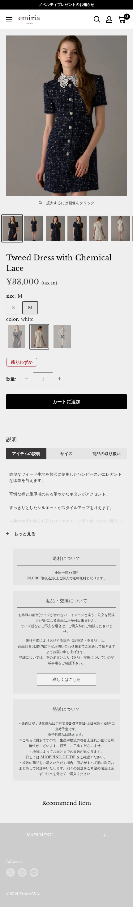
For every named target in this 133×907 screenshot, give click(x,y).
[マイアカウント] (109, 19)
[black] (62, 337)
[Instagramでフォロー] (22, 872)
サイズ (66, 453)
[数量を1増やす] (59, 378)
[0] (122, 19)
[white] (39, 337)
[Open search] (97, 19)
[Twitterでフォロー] (10, 872)
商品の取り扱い (106, 453)
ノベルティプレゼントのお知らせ (66, 4)
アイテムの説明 (26, 453)
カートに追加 (66, 401)
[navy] (16, 337)
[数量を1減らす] (26, 378)
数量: (11, 379)
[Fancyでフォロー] (34, 872)
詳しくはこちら (67, 679)
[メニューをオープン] (9, 19)
